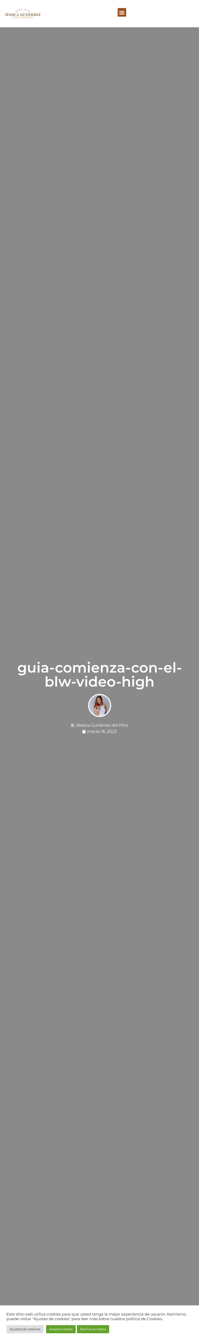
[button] (122, 12)
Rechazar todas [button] (93, 1329)
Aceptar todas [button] (61, 1329)
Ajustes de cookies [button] (25, 1329)
